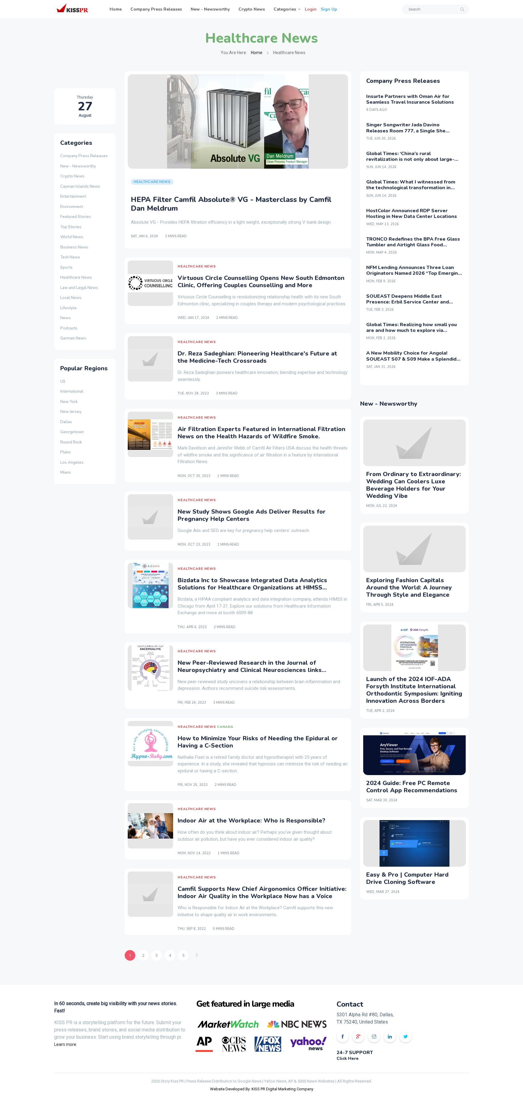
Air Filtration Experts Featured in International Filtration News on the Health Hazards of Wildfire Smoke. (261, 432)
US (62, 381)
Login (311, 9)
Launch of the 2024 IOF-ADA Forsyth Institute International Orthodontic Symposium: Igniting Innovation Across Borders (414, 690)
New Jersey (70, 411)
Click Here (348, 1058)
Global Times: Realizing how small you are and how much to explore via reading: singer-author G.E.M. (411, 330)
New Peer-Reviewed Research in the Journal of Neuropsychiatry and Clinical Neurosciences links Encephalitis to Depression (250, 670)
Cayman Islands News (80, 186)
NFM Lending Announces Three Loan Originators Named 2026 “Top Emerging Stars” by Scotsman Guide (413, 273)
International (71, 391)
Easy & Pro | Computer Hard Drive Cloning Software (407, 878)
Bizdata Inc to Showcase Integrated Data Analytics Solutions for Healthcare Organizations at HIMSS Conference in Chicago (252, 587)
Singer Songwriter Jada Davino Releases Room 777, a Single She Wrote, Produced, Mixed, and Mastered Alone (412, 134)
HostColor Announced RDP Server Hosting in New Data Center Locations (411, 213)
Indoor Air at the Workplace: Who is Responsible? (251, 820)
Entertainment (73, 196)
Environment (71, 206)
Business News (74, 247)
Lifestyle (68, 308)
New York (69, 401)
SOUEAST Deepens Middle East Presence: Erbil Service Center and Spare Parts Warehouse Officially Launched (407, 305)
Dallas (66, 422)
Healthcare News (76, 277)
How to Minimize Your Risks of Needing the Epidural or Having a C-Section (258, 742)
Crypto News (251, 9)
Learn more (65, 1044)
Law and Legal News (79, 287)
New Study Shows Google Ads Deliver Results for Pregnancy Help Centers (252, 515)
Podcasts (68, 328)
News (65, 318)
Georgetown (72, 432)
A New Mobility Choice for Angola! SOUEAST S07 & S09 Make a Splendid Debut (411, 359)
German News (73, 338)
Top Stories (70, 227)
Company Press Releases (156, 9)
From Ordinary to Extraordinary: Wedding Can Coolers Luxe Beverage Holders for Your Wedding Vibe (413, 485)
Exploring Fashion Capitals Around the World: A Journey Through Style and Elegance (409, 587)
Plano (65, 452)
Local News (70, 297)
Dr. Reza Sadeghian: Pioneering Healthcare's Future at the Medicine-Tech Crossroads (257, 357)
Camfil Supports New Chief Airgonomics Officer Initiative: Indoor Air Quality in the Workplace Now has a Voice (262, 892)
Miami (65, 472)
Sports (66, 267)
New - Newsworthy (210, 9)
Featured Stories (75, 216)
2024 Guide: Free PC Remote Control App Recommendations (411, 786)
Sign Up (329, 9)
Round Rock (71, 442)
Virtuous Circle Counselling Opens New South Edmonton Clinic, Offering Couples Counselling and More (261, 281)
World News (71, 237)
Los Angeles (72, 462)
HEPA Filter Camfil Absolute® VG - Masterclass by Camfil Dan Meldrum (231, 204)
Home (116, 9)
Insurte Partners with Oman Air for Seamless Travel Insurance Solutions (410, 99)
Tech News (70, 257)
